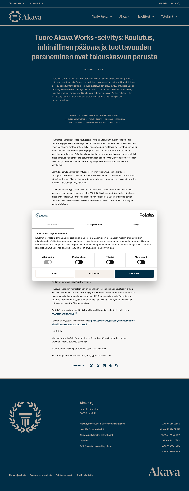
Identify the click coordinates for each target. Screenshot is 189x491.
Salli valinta (94, 273)
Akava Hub (35, 3)
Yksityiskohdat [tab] (94, 224)
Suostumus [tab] (53, 224)
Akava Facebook (170, 435)
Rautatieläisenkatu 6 (91, 409)
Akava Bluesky (171, 440)
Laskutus (84, 440)
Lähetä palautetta (84, 475)
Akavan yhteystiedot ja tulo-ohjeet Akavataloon (102, 423)
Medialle (163, 3)
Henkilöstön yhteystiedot (92, 429)
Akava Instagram (170, 429)
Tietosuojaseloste (17, 475)
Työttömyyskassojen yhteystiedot (96, 446)
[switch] (79, 261)
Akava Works (15, 3)
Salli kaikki (134, 273)
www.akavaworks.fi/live (63, 313)
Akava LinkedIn (171, 424)
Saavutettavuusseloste (41, 475)
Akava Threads (171, 451)
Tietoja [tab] (136, 224)
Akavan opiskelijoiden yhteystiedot (96, 435)
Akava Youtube (171, 446)
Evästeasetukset (64, 475)
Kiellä (54, 273)
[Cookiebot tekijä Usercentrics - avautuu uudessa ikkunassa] (142, 215)
